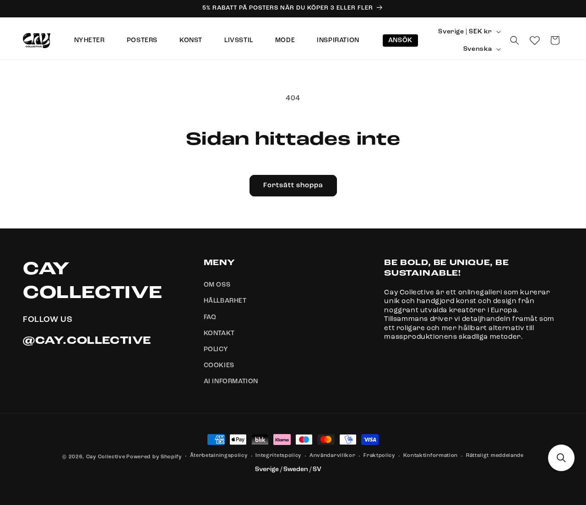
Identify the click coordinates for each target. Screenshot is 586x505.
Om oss (217, 285)
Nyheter (89, 40)
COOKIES (219, 366)
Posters (142, 40)
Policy (216, 349)
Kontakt (219, 333)
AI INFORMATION (231, 382)
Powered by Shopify (154, 457)
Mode (285, 40)
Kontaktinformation (430, 456)
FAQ (210, 317)
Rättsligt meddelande (495, 456)
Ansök (400, 40)
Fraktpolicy (379, 456)
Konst (190, 40)
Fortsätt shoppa (293, 185)
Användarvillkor (332, 456)
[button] (515, 40)
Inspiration (338, 40)
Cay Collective (105, 457)
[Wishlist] (535, 40)
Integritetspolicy (278, 456)
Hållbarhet (225, 301)
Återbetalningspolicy (219, 456)
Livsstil (238, 40)
